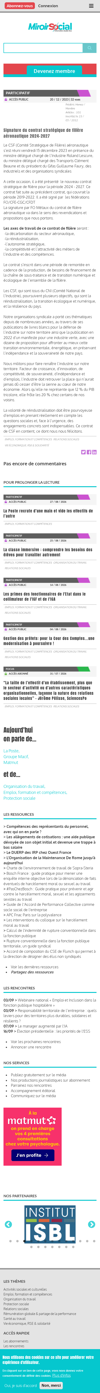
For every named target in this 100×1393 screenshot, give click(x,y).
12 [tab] (87, 1241)
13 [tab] (94, 1241)
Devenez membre (54, 71)
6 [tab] (45, 1241)
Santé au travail (14, 1319)
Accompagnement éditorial (33, 1090)
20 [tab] (73, 1247)
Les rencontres (13, 1346)
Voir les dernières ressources (34, 967)
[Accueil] (50, 27)
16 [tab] (45, 1247)
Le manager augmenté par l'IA (42, 1026)
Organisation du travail (70, 562)
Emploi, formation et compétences (28, 439)
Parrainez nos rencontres (31, 1085)
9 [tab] (66, 1241)
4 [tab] (31, 1241)
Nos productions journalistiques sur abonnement (50, 1080)
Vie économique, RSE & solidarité (27, 445)
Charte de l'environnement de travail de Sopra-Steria (50, 868)
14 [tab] (31, 1247)
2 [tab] (17, 1241)
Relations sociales (66, 439)
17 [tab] (52, 1247)
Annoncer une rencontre (31, 1047)
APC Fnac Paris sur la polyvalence (34, 915)
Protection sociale (19, 798)
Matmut (10, 762)
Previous (8, 1225)
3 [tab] (24, 1241)
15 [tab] (38, 1247)
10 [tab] (73, 1241)
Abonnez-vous (20, 5)
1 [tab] (10, 1241)
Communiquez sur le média (33, 1095)
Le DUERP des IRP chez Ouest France (39, 852)
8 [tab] (59, 1241)
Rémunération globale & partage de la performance (39, 1314)
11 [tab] (80, 1241)
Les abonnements (15, 1341)
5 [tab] (38, 1241)
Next (92, 1225)
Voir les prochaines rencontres (36, 1041)
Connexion (48, 5)
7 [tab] (52, 1241)
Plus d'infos (61, 1375)
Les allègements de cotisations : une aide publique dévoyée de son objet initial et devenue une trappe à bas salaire (49, 842)
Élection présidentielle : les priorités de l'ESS (53, 1031)
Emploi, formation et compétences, (35, 792)
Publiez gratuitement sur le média (38, 1075)
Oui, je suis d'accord (20, 1385)
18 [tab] (59, 1247)
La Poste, (11, 750)
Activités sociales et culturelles (25, 1289)
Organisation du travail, (24, 786)
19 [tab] (66, 1247)
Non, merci (51, 1385)
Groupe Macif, (16, 756)
